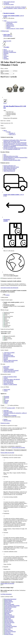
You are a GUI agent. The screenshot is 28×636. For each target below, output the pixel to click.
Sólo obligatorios (9, 450)
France (9, 609)
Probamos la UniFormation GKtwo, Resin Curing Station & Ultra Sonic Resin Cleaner (14, 140)
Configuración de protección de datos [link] (11, 416)
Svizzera (11, 630)
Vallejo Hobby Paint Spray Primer (11, 167)
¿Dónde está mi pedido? (11, 22)
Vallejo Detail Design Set (9, 170)
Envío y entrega (7, 353)
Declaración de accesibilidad (9, 415)
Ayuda (4, 20)
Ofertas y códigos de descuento (10, 360)
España (9, 608)
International (13, 599)
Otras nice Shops (7, 420)
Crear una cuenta (7, 40)
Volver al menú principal (9, 1)
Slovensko (12, 622)
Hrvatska (11, 610)
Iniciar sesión (6, 366)
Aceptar (2, 450)
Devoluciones (9, 23)
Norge (9, 632)
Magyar (10, 614)
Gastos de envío (10, 24)
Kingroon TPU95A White (9, 169)
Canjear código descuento (9, 371)
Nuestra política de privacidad (7, 452)
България (11, 604)
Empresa (5, 419)
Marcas (5, 130)
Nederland (12, 616)
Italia (8, 613)
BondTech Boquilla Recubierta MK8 (11, 160)
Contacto (8, 27)
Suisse (9, 629)
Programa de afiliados (8, 380)
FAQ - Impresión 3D (8, 382)
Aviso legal (6, 410)
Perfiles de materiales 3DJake (10, 376)
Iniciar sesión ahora (7, 36)
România (11, 634)
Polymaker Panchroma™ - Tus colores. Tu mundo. (14, 144)
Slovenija (11, 621)
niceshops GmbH (11, 408)
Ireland (9, 612)
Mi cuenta (5, 357)
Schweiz (11, 627)
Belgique (11, 601)
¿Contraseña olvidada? (8, 369)
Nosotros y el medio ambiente (10, 384)
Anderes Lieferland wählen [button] (7, 596)
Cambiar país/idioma (13, 405)
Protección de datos (7, 411)
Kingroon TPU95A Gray (9, 158)
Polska (9, 618)
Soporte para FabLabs (8, 383)
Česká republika (16, 605)
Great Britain (14, 626)
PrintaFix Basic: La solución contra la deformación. (15, 142)
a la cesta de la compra (8, 4)
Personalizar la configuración (20, 450)
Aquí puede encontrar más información (9, 287)
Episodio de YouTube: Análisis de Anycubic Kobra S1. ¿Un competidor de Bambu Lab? (15, 148)
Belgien (10, 600)
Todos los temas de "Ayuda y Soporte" (15, 28)
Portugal (10, 619)
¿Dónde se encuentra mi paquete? (11, 370)
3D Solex (8, 131)
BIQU (4, 154)
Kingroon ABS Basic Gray (9, 165)
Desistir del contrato (5, 423)
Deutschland (13, 606)
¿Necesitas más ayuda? (8, 361)
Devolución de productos (9, 356)
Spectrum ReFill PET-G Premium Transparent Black (15, 157)
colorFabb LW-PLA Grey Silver (10, 156)
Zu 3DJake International (6, 594)
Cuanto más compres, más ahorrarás (11, 379)
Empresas (5, 359)
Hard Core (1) (12, 134)
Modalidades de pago (8, 355)
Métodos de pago (10, 26)
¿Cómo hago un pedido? (9, 352)
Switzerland (13, 631)
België (9, 603)
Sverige (10, 625)
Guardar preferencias (5, 582)
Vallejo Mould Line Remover (10, 168)
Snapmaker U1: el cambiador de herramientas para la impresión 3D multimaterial (15, 146)
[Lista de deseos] (4, 43)
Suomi (9, 623)
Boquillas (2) (12, 133)
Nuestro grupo (6, 389)
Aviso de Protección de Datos (18, 447)
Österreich (12, 617)
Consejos (5, 378)
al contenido (6, 3)
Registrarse (5, 367)
